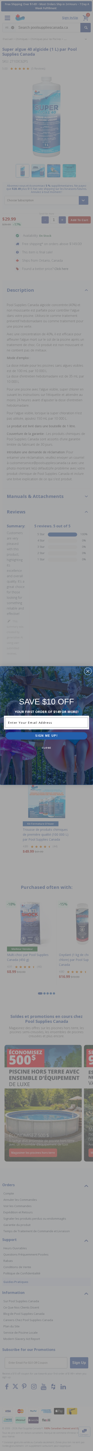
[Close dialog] (87, 671)
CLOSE (46, 748)
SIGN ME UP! (46, 735)
